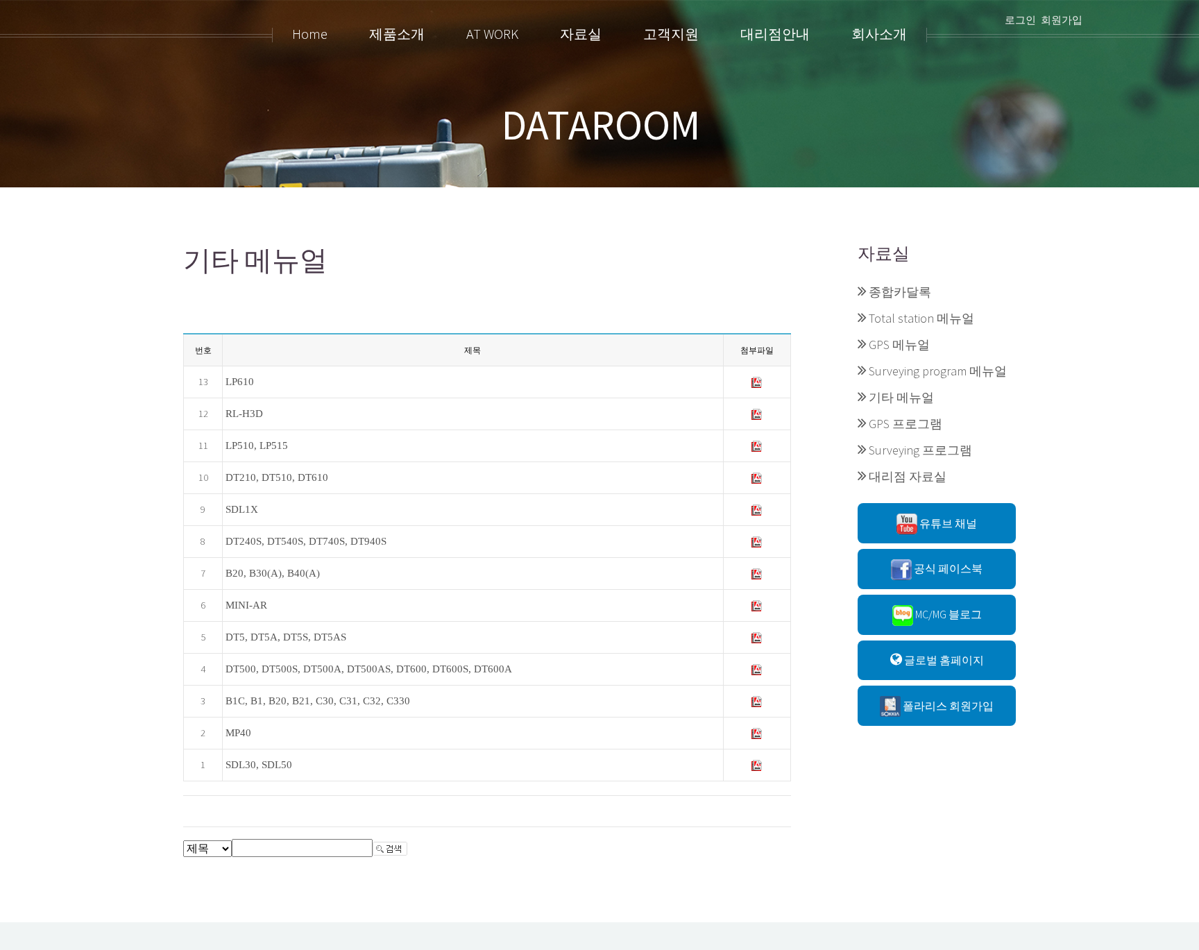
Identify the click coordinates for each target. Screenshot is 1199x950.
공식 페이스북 (947, 568)
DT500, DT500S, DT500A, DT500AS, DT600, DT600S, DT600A (369, 669)
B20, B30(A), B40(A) (273, 573)
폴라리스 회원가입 (947, 706)
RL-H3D (244, 413)
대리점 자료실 (907, 476)
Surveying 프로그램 (920, 450)
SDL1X (242, 509)
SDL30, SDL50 (259, 764)
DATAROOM (601, 125)
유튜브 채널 (947, 523)
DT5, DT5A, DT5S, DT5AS (286, 637)
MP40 (238, 732)
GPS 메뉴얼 (899, 345)
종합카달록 (900, 292)
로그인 (1020, 19)
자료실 (884, 253)
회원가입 (1061, 19)
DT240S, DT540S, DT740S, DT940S (306, 541)
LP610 (240, 381)
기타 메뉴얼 (901, 397)
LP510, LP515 (257, 445)
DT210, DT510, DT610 (277, 477)
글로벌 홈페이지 (943, 660)
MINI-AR (246, 605)
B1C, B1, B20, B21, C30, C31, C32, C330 (318, 700)
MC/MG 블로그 (947, 614)
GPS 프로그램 (905, 424)
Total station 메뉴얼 (921, 318)
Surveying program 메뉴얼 (938, 371)
